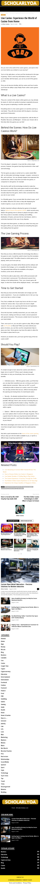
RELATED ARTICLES (13, 521)
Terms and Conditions (15, 883)
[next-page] (21, 554)
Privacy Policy (27, 883)
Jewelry (3, 724)
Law (2, 726)
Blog (2, 652)
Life (2, 729)
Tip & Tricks (4, 776)
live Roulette (7, 325)
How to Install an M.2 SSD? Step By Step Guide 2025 (10, 498)
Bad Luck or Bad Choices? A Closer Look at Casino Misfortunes (20, 549)
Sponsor (3, 765)
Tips (2, 778)
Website (3, 789)
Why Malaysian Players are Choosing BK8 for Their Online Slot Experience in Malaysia (33, 535)
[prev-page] (19, 554)
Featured (4, 688)
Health (3, 710)
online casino (12, 488)
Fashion (3, 685)
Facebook (4, 682)
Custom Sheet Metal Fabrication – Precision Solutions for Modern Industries (16, 585)
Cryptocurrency (5, 671)
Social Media (5, 762)
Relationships (5, 759)
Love (2, 732)
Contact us (20, 877)
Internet (3, 721)
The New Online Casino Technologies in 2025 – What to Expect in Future (30, 499)
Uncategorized (5, 787)
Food (2, 693)
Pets (2, 754)
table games (20, 488)
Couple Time (4, 666)
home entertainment (27, 486)
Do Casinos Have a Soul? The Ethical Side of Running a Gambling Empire (20, 534)
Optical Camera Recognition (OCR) (15, 210)
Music (3, 745)
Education (4, 674)
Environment (5, 680)
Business (3, 655)
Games (3, 702)
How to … (4, 718)
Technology (4, 773)
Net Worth (4, 748)
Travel (3, 781)
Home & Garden (6, 715)
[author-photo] (20, 509)
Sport (2, 767)
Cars (2, 660)
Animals (3, 639)
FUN (2, 696)
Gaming (3, 704)
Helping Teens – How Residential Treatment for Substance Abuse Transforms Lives (25, 625)
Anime (3, 641)
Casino (6, 13)
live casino (4, 488)
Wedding (3, 792)
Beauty (3, 647)
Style (2, 770)
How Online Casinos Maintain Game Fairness (6, 549)
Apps (2, 644)
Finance (3, 691)
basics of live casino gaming (30, 433)
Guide (2, 707)
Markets (3, 740)
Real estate (4, 756)
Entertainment (5, 677)
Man (2, 735)
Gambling (18, 486)
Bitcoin (3, 650)
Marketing (4, 737)
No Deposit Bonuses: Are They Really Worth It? (6, 534)
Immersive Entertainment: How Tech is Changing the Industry (33, 549)
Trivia (2, 784)
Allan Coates (5, 24)
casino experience (10, 486)
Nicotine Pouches (6, 751)
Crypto (3, 669)
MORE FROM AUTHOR (26, 521)
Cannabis (3, 658)
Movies (3, 743)
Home (2, 13)
